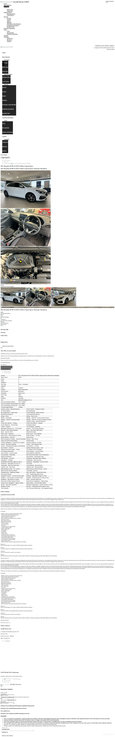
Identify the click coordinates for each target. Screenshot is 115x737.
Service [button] (6, 17)
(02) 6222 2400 (110, 49)
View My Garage (17, 163)
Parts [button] (5, 30)
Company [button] (6, 37)
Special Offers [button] (8, 12)
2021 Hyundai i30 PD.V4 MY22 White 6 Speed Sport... (17, 166)
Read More (3, 622)
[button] (57, 716)
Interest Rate (3, 701)
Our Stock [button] (6, 6)
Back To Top (6, 681)
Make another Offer (6, 367)
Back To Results (7, 160)
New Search (6, 161)
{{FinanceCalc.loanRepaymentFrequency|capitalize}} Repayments (15, 697)
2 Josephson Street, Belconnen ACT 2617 (104, 47)
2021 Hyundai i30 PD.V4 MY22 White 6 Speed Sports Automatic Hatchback (24, 168)
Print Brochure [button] (15, 672)
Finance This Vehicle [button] (8, 346)
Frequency (3, 692)
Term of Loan (3, 700)
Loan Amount (3, 694)
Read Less (8, 622)
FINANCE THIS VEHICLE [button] (7, 735)
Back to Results (5, 368)
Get (7, 641)
